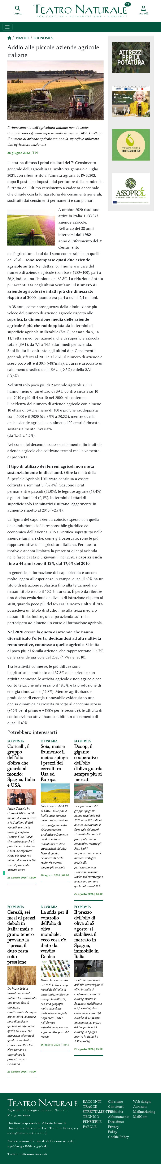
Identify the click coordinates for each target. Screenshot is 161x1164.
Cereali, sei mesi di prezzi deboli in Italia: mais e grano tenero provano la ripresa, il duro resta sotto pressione (21, 937)
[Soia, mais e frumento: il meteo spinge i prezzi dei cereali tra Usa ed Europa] (55, 793)
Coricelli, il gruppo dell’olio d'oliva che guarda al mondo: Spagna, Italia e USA (21, 765)
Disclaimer (116, 1121)
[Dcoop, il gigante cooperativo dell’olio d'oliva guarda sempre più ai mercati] (88, 793)
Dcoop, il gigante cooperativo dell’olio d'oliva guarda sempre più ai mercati (88, 762)
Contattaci (116, 1106)
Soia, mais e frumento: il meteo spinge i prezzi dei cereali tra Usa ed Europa (54, 762)
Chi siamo (115, 1101)
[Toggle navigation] (7, 27)
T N (35, 153)
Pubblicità (115, 1111)
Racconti (92, 1101)
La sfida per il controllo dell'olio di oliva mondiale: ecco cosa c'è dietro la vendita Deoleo (54, 934)
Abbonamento (119, 1116)
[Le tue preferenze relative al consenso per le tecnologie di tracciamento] (4, 873)
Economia (43, 38)
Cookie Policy (118, 1136)
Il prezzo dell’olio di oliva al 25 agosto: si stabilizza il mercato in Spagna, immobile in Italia (86, 934)
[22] (80, 10)
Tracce (22, 38)
